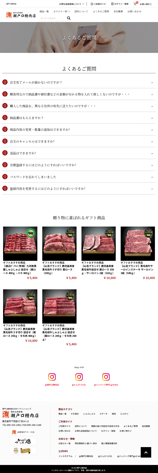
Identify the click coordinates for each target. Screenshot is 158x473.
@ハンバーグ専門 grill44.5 (106, 384)
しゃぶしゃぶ (89, 413)
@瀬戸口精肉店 (52, 384)
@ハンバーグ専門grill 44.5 (129, 456)
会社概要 (118, 11)
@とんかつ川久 (79, 384)
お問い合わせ (134, 11)
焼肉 (114, 413)
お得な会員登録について (70, 4)
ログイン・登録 (108, 430)
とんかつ (124, 413)
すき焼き (75, 413)
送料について (81, 11)
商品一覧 (44, 11)
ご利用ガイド (100, 4)
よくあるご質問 (101, 11)
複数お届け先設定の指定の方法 (105, 426)
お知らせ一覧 (64, 443)
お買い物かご (126, 430)
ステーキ (104, 413)
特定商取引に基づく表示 (86, 443)
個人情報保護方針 (109, 443)
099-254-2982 (14, 424)
